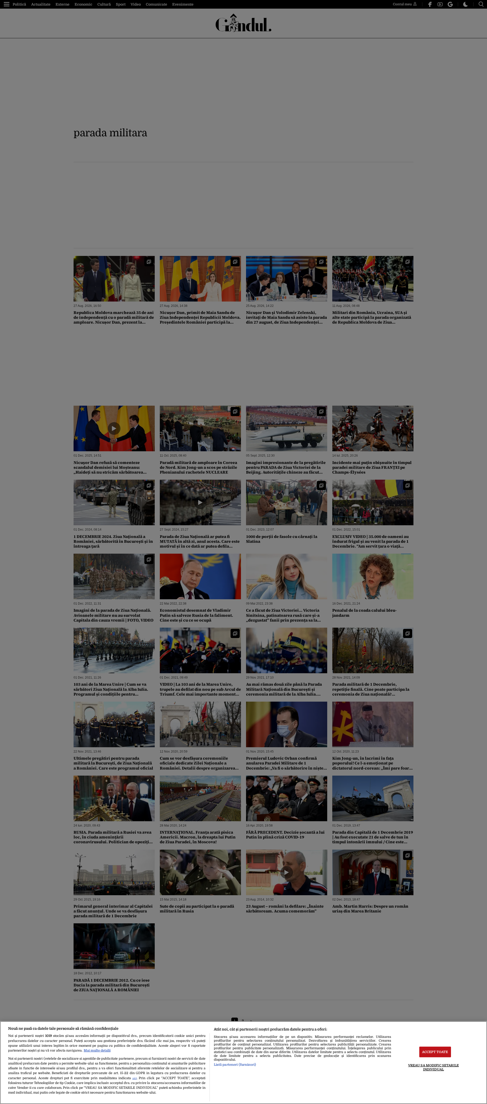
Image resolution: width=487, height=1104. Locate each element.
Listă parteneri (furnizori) (235, 1064)
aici (134, 1078)
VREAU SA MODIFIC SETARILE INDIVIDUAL (433, 1067)
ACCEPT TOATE (435, 1052)
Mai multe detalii (97, 1050)
